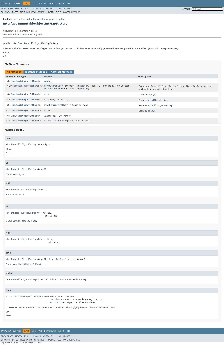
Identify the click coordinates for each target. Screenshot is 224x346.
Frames (37, 8)
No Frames (48, 8)
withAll (48, 120)
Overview (6, 3)
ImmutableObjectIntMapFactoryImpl (22, 34)
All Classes (65, 8)
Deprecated (50, 3)
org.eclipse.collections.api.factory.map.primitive (39, 19)
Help (68, 3)
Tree (40, 3)
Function (82, 86)
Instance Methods (36, 72)
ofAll (47, 105)
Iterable (55, 86)
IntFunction (50, 88)
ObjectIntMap (58, 105)
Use (34, 3)
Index (61, 3)
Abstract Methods (61, 72)
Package (16, 3)
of (45, 94)
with (46, 110)
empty (47, 81)
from (46, 86)
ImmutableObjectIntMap (24, 81)
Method (40, 12)
